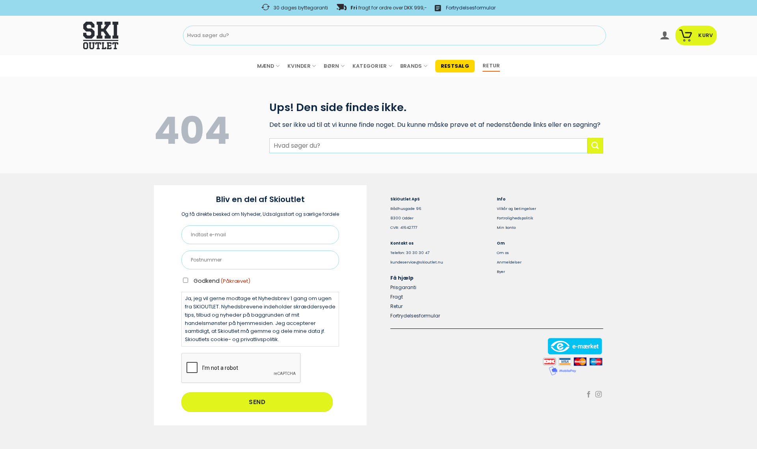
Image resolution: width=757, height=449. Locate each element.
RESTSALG (455, 66)
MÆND (265, 66)
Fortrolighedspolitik (515, 218)
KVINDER (299, 66)
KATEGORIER (369, 66)
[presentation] (241, 368)
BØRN (331, 66)
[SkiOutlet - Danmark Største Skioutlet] (78, 35)
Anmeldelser (509, 262)
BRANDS (411, 66)
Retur (396, 306)
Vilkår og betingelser (516, 208)
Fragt (396, 296)
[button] (664, 35)
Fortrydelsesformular (471, 7)
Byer (501, 271)
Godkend (222, 281)
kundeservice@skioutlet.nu (416, 262)
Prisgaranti (403, 287)
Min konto (506, 227)
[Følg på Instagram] (598, 394)
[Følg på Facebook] (588, 394)
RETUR (491, 65)
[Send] (598, 35)
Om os (503, 252)
